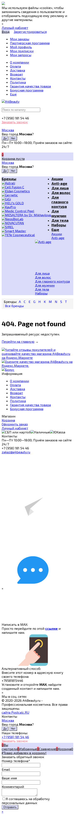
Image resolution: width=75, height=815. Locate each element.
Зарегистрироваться (30, 32)
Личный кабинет (15, 428)
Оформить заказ (15, 424)
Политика (18, 401)
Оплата (15, 385)
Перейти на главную (18, 341)
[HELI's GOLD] (26, 203)
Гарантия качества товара (30, 405)
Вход (6, 32)
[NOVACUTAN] (26, 223)
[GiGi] (26, 199)
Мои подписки (22, 51)
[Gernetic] (26, 195)
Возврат (16, 393)
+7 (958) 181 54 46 (15, 737)
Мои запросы (20, 55)
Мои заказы (19, 39)
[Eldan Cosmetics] (26, 191)
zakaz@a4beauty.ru (16, 452)
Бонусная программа (26, 409)
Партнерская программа (30, 43)
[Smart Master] (26, 231)
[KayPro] (26, 207)
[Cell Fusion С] (26, 187)
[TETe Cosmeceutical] (26, 235)
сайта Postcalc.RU (15, 712)
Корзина (8, 420)
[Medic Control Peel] (26, 211)
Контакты (17, 397)
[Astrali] (26, 183)
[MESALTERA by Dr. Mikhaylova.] (26, 215)
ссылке (51, 628)
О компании (19, 381)
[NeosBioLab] (26, 219)
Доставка (17, 389)
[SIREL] (26, 227)
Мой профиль (21, 47)
